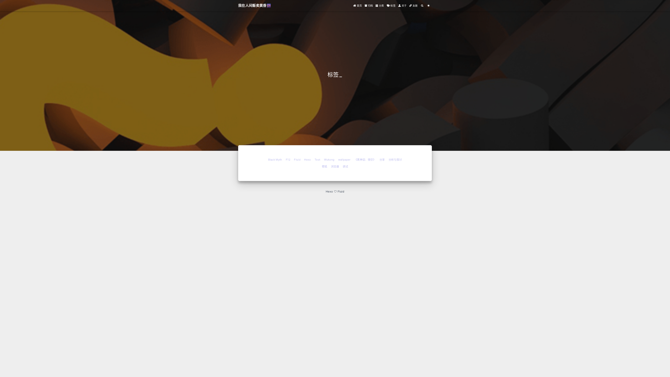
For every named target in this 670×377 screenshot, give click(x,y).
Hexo (307, 159)
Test (317, 159)
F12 (288, 159)
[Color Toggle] (428, 5)
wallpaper (344, 159)
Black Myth (275, 159)
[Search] (422, 5)
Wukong (329, 159)
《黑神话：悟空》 (365, 159)
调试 (345, 166)
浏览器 (335, 166)
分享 (382, 159)
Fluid (297, 159)
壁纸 (324, 166)
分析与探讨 (395, 159)
